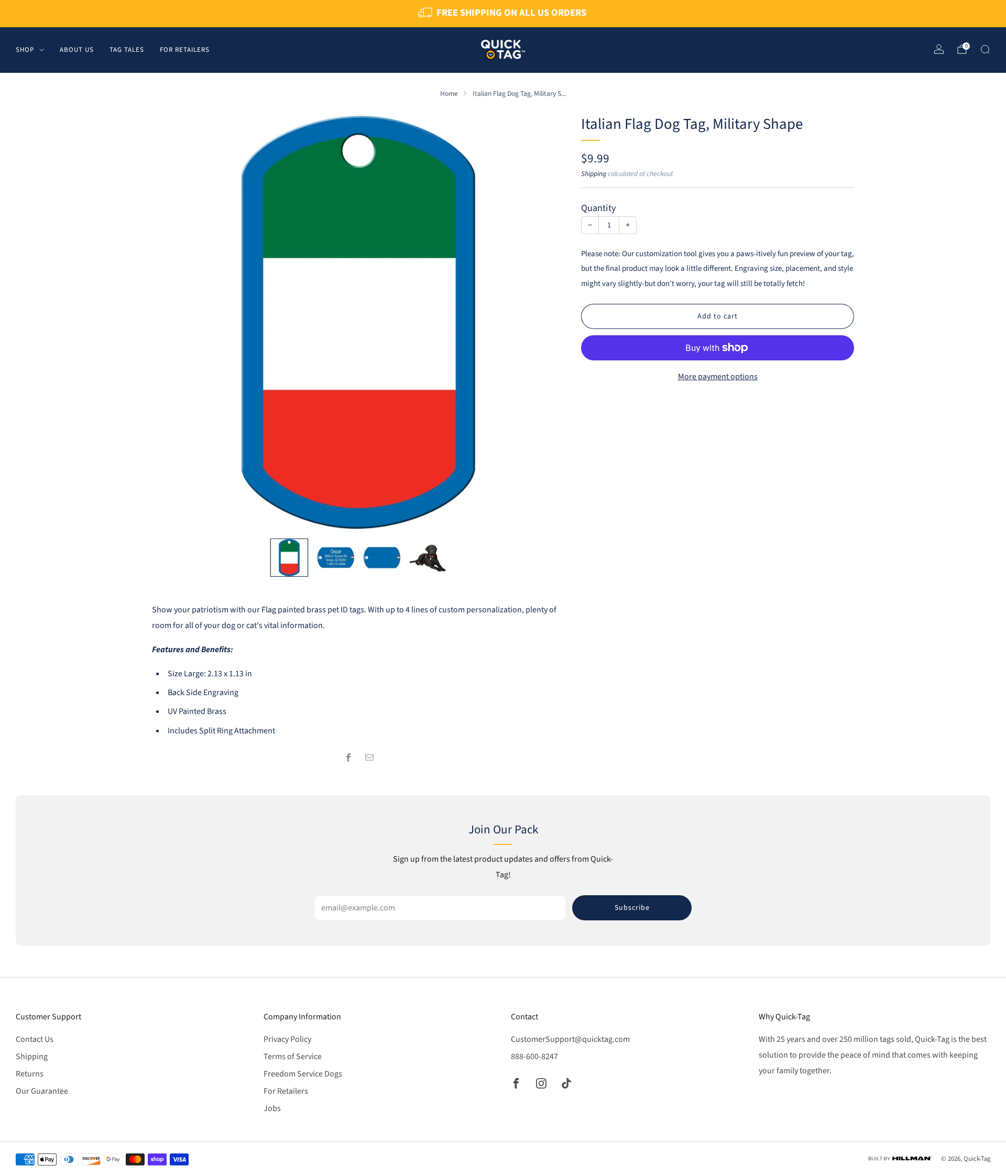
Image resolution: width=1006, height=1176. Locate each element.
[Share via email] (369, 757)
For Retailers (185, 49)
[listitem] (503, 13)
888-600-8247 (534, 1056)
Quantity (598, 208)
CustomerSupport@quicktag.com (570, 1039)
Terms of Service (293, 1056)
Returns (29, 1074)
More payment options (718, 376)
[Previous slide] (172, 323)
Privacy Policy (287, 1039)
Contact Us (34, 1039)
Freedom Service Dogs (303, 1074)
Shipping (593, 174)
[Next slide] (545, 323)
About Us (77, 49)
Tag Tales (127, 49)
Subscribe (632, 908)
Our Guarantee (42, 1091)
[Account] (939, 49)
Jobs (272, 1108)
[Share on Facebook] (348, 757)
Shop (25, 49)
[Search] (985, 49)
